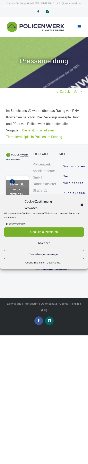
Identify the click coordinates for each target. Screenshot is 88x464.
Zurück (65, 91)
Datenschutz (54, 262)
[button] (82, 205)
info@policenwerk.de (69, 3)
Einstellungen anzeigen (44, 254)
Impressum (31, 303)
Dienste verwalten (16, 223)
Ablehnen (44, 243)
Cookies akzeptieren (44, 232)
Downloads (14, 303)
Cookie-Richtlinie (35, 262)
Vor (76, 91)
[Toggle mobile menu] (80, 26)
